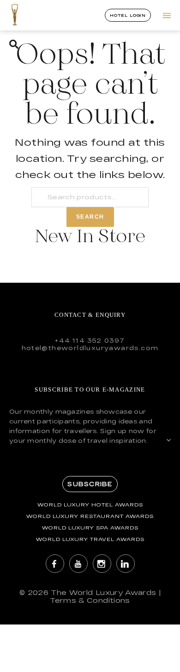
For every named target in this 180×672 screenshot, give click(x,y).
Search (90, 217)
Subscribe (89, 484)
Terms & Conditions (90, 600)
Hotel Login (128, 15)
